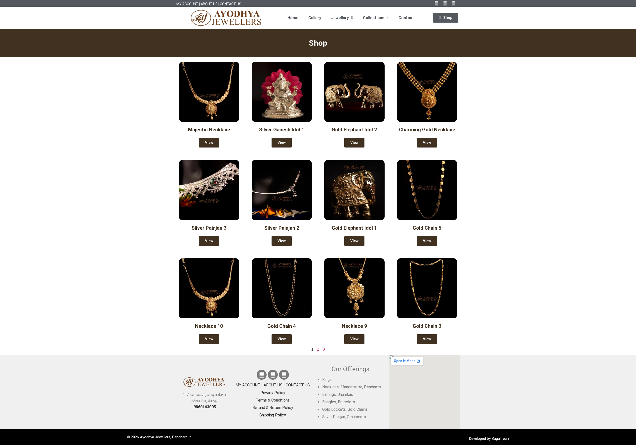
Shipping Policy (272, 415)
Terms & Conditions (273, 400)
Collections (373, 17)
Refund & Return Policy (272, 407)
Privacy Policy (272, 392)
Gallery (314, 17)
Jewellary (340, 17)
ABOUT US (209, 4)
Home (292, 17)
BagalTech (500, 438)
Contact (406, 17)
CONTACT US (230, 4)
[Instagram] (284, 375)
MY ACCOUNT (187, 4)
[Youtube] (273, 375)
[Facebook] (262, 375)
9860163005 (205, 407)
